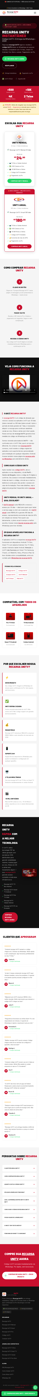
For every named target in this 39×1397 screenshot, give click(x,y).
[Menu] (35, 12)
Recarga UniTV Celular (8, 1355)
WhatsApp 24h (6, 1378)
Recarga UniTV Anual (8, 1328)
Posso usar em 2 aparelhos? (19, 1217)
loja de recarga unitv (25, 523)
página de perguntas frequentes (13, 488)
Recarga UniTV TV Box (9, 1348)
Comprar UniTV (10, 574)
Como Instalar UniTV (8, 1371)
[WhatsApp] (35, 1387)
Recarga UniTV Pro (7, 1331)
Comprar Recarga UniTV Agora (9, 917)
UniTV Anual (10, 578)
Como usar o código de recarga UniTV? (19, 1209)
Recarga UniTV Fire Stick (9, 1358)
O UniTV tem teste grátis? (19, 1225)
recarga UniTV (9, 418)
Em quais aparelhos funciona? (19, 1192)
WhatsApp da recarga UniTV (21, 558)
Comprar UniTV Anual (19, 246)
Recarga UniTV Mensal (9, 1325)
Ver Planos (9, 65)
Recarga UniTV (10, 570)
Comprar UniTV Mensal (19, 181)
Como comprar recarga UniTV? (19, 1176)
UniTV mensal (9, 505)
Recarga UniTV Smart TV (9, 1351)
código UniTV (20, 470)
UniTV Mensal (23, 574)
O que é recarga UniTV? (19, 1168)
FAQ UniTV (20, 578)
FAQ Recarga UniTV (8, 1367)
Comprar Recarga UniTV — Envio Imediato (20, 1275)
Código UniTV (23, 570)
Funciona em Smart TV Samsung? (19, 1233)
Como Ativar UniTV (7, 1374)
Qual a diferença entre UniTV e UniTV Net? (19, 1201)
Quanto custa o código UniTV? (19, 1184)
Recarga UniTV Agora (15, 59)
